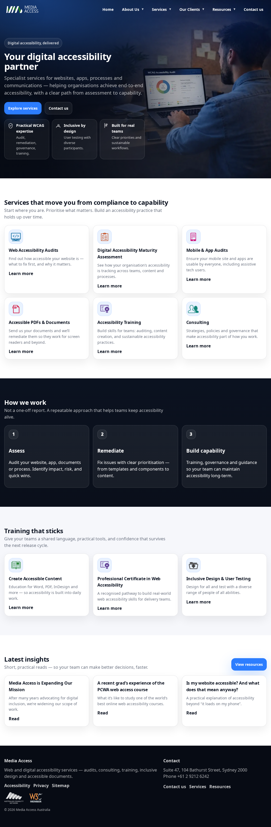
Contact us (253, 9)
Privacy (41, 785)
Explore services (23, 108)
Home (108, 9)
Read (14, 719)
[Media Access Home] (29, 9)
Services (159, 9)
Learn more (21, 273)
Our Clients (189, 9)
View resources (249, 664)
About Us (130, 9)
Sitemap (60, 785)
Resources (222, 9)
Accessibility (17, 785)
